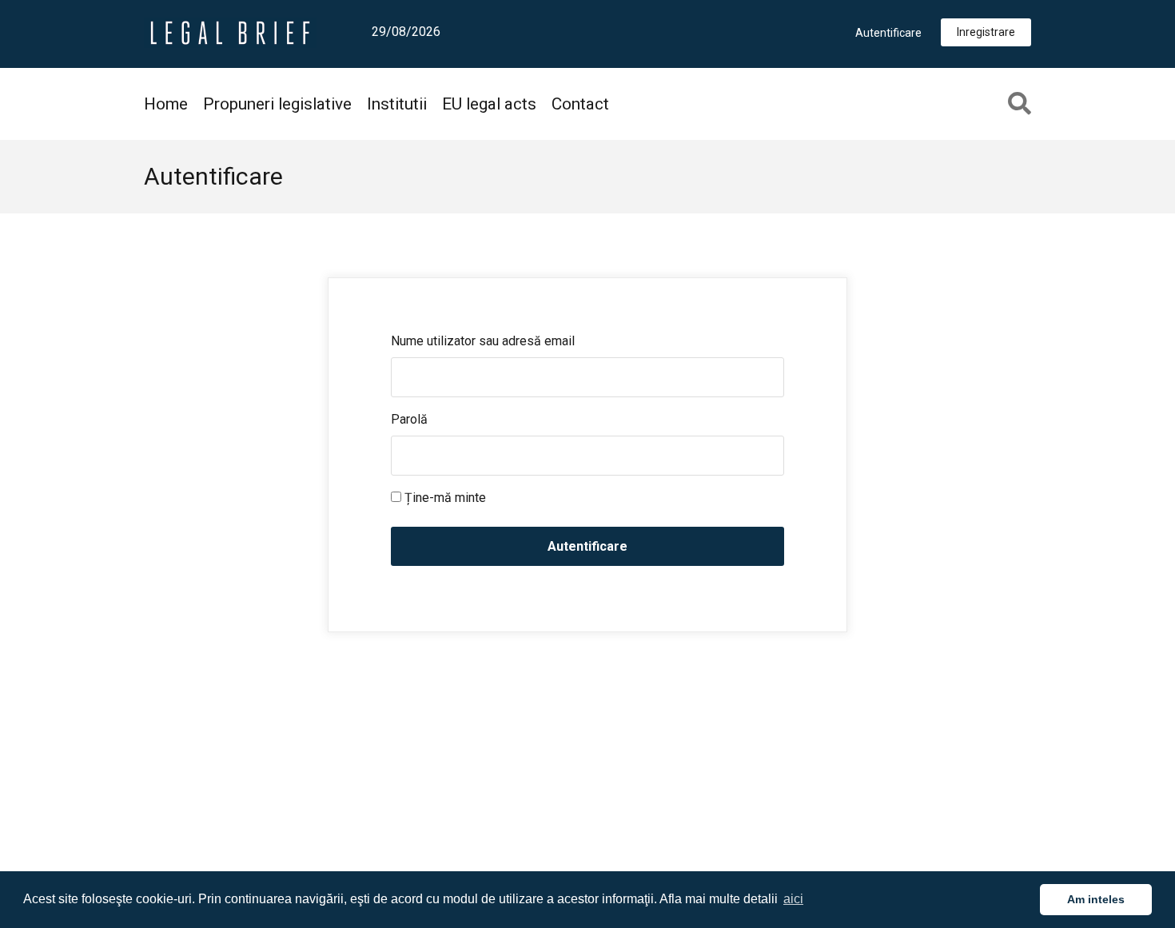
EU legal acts (489, 104)
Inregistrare (986, 32)
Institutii (397, 104)
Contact (580, 104)
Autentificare (888, 32)
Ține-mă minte (443, 497)
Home (166, 104)
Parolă (409, 419)
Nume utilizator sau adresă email (483, 340)
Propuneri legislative (277, 104)
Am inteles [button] (1096, 899)
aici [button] (793, 899)
